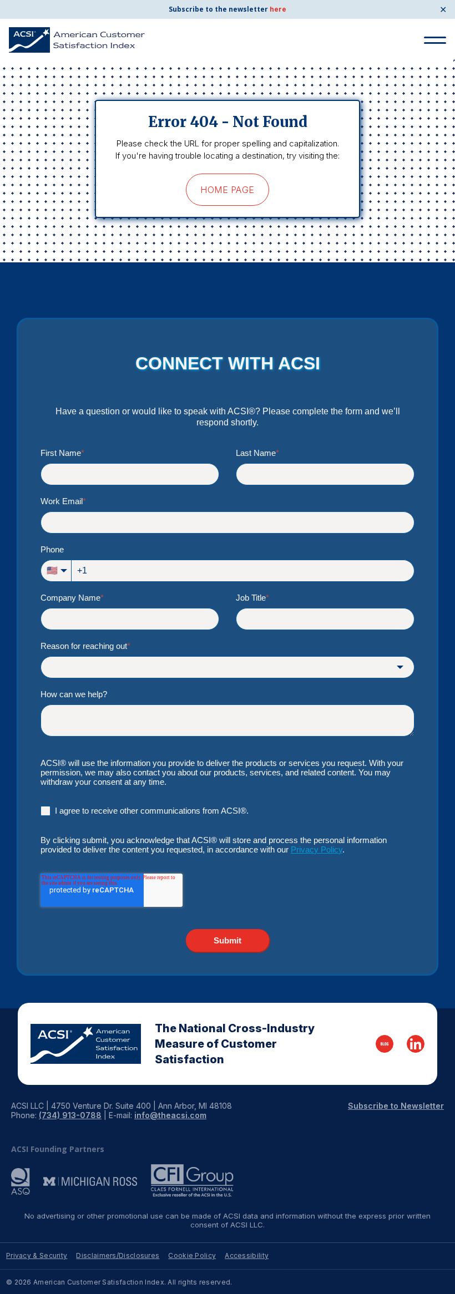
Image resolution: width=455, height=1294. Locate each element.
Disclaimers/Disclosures (117, 1255)
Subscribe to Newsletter (396, 1105)
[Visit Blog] (384, 1044)
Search (430, 82)
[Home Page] (86, 1044)
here (278, 9)
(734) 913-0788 (70, 1115)
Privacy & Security (36, 1255)
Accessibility (247, 1255)
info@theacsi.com (170, 1115)
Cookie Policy (192, 1255)
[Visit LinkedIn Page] (415, 1044)
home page (227, 189)
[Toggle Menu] (435, 40)
